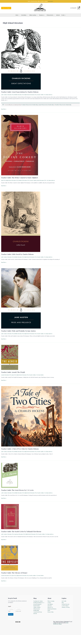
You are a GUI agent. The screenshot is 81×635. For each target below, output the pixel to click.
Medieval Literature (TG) (24, 180)
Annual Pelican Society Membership (46, 104)
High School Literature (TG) (30, 94)
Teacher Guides (40, 94)
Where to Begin (51, 601)
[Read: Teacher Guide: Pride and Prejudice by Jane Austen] (21, 298)
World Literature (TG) (41, 180)
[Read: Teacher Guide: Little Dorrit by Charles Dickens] (20, 221)
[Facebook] (16, 621)
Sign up (10, 614)
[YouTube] (19, 621)
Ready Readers (36, 605)
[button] (6, 8)
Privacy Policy (51, 612)
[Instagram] (17, 621)
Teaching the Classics (38, 601)
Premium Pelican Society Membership (29, 104)
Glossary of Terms (66, 607)
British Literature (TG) (19, 94)
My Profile (64, 601)
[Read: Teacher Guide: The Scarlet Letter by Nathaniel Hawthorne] (10, 516)
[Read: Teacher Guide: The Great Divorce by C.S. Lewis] (9, 475)
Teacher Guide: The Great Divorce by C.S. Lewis (17, 490)
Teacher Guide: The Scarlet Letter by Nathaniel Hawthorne (21, 531)
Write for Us (50, 607)
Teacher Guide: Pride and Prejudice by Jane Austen (18, 331)
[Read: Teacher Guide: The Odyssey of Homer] (9, 557)
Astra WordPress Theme (60, 623)
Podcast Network (65, 604)
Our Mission (50, 604)
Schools (35, 613)
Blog (63, 602)
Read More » (4, 109)
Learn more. (50, 1)
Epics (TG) (3, 180)
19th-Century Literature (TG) (7, 94)
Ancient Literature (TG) (6, 375)
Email (9, 611)
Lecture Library (65, 605)
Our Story (50, 605)
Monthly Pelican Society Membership (63, 104)
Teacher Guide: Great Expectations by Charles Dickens (19, 92)
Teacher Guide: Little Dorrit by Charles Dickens (17, 254)
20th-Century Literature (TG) (7, 492)
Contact (49, 602)
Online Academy (36, 607)
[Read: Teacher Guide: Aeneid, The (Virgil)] (9, 357)
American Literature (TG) (19, 534)
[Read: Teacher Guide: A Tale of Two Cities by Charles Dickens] (31, 416)
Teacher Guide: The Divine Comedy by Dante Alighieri (19, 178)
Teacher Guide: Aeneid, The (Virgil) (13, 372)
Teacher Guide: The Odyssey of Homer (14, 573)
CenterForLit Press (37, 612)
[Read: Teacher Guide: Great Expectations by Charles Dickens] (21, 59)
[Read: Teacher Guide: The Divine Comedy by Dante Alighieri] (19, 145)
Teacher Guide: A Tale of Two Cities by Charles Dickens (20, 449)
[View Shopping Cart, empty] (78, 8)
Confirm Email (18, 611)
